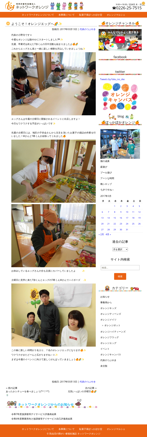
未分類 (103, 365)
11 (133, 212)
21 (108, 223)
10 (127, 212)
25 (133, 223)
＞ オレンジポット (110, 325)
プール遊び (106, 172)
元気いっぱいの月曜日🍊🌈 (82, 389)
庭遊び (103, 166)
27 (102, 229)
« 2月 (101, 234)
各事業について (67, 14)
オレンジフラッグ (109, 337)
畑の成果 (105, 161)
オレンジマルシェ (116, 14)
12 (139, 212)
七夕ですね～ (107, 189)
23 (121, 223)
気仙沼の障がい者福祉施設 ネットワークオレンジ (74, 433)
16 (121, 217)
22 (115, 223)
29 (115, 229)
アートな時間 (107, 178)
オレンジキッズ (108, 308)
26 (139, 223)
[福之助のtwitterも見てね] (66, 5)
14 (108, 217)
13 (102, 217)
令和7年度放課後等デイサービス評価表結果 (33, 414)
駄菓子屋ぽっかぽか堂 (90, 14)
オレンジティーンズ (110, 313)
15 (115, 217)
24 (127, 223)
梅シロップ (106, 184)
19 (139, 217)
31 (127, 229)
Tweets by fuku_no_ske (112, 79)
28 (108, 229)
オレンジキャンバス (110, 354)
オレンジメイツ (108, 319)
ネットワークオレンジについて (38, 14)
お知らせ (105, 296)
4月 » (108, 234)
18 (133, 217)
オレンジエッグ (108, 343)
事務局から (106, 302)
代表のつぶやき (88, 29)
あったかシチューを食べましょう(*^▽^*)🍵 (27, 391)
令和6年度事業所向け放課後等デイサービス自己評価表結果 (41, 418)
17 (127, 217)
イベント (105, 348)
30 (121, 229)
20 (102, 223)
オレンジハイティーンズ (113, 331)
